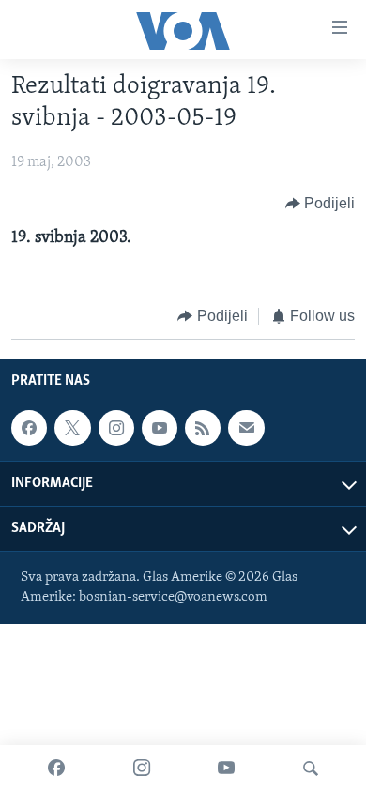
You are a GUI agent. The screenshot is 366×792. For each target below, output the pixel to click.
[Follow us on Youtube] (159, 428)
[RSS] (203, 428)
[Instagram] (142, 768)
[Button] (320, 203)
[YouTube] (226, 768)
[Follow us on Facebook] (29, 428)
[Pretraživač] (310, 768)
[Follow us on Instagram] (116, 428)
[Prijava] (246, 428)
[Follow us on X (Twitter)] (72, 428)
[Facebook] (56, 768)
